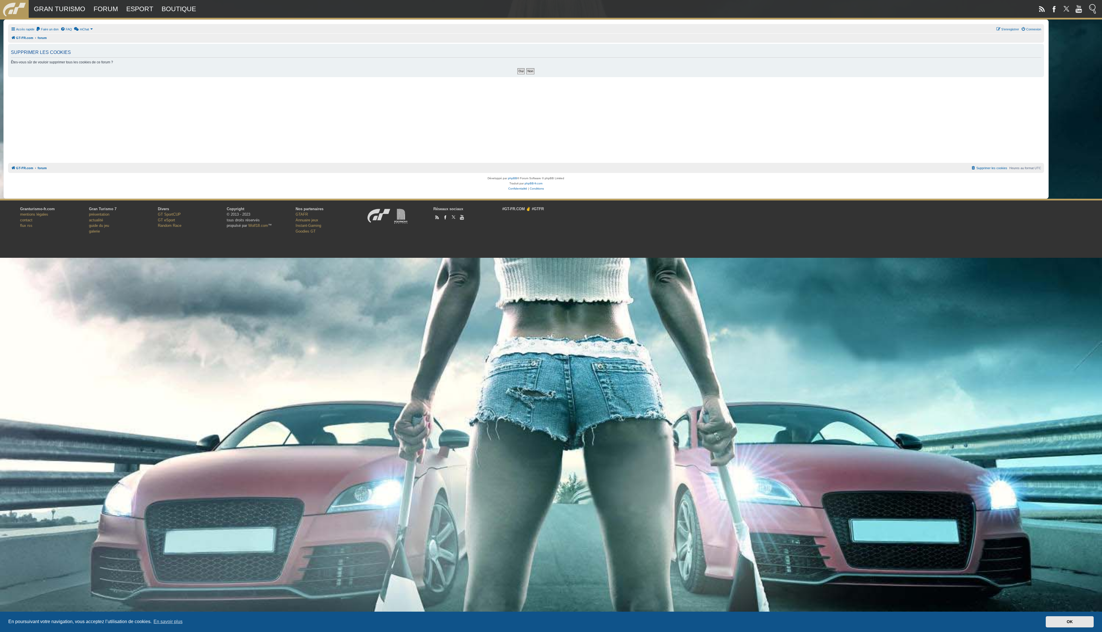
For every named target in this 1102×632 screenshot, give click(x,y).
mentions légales (34, 214)
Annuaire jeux (307, 220)
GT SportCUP (169, 214)
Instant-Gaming (308, 225)
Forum (106, 9)
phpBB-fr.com (533, 183)
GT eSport (166, 220)
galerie (94, 231)
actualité (96, 220)
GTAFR (302, 214)
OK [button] (1070, 621)
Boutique (179, 9)
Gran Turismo (59, 9)
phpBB (512, 178)
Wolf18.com (258, 225)
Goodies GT (306, 231)
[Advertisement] (526, 118)
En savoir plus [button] (168, 621)
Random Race (169, 225)
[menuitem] (47, 29)
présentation (99, 214)
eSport (139, 9)
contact (26, 220)
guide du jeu (99, 225)
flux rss (26, 225)
